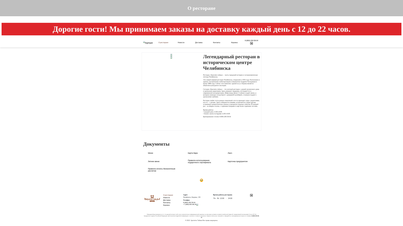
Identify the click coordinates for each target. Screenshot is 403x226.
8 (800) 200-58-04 (251, 40)
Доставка (198, 42)
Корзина (234, 42)
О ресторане (163, 42)
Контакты (216, 42)
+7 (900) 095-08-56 (189, 204)
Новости (181, 42)
